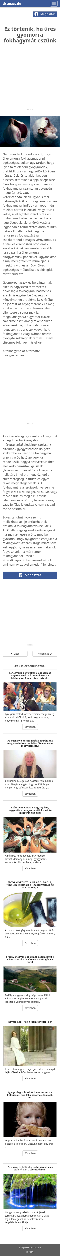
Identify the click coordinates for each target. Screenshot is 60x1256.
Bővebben (30, 726)
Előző (16, 653)
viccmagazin (11, 3)
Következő (44, 653)
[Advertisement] (30, 78)
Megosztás (48, 14)
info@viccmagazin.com (30, 1247)
